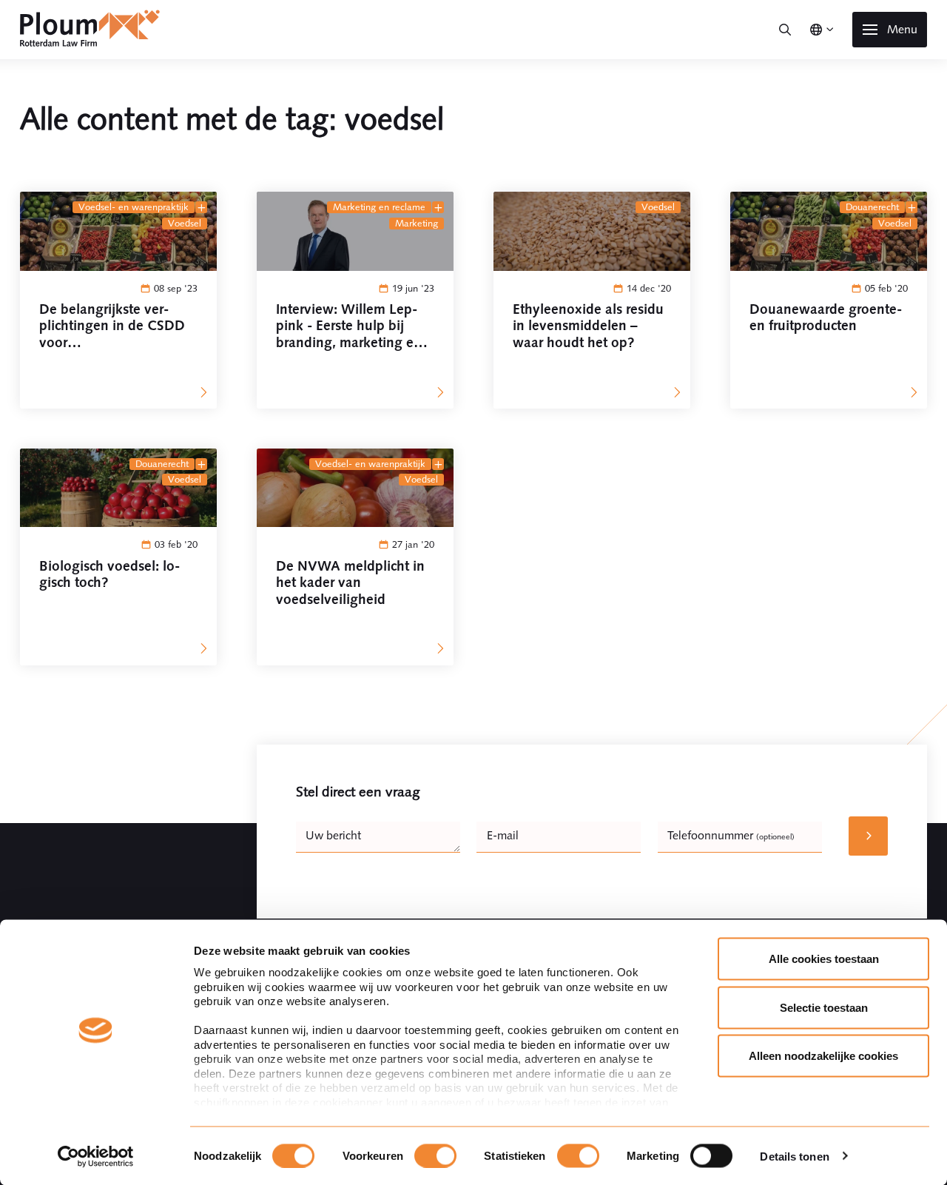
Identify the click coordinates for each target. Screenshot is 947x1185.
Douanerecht (872, 207)
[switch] (435, 1155)
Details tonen (794, 1155)
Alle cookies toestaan (824, 959)
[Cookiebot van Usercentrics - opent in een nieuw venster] (96, 1156)
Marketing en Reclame (379, 207)
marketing (416, 223)
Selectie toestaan (824, 1007)
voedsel (184, 223)
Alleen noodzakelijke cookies (823, 1056)
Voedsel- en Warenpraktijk (133, 207)
